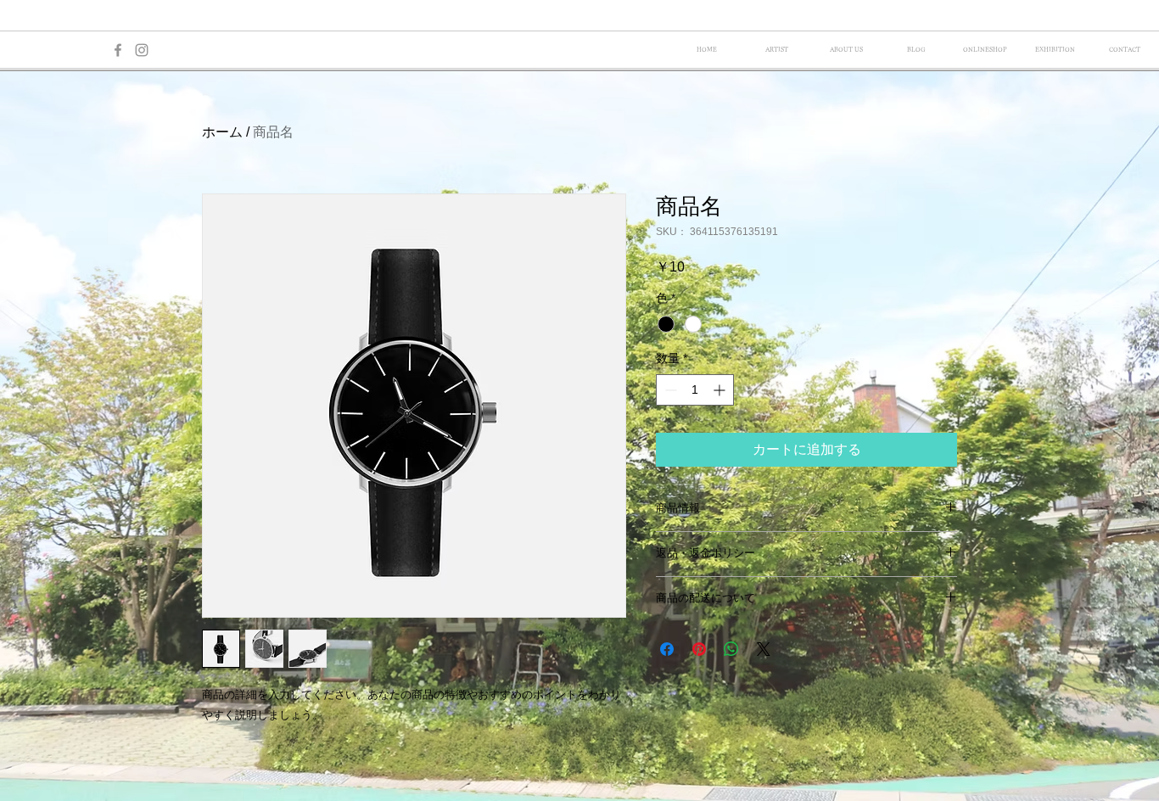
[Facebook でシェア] (667, 649)
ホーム (222, 132)
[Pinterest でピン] (699, 649)
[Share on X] (763, 649)
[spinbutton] (695, 390)
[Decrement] (669, 390)
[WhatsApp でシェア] (731, 649)
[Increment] (720, 390)
